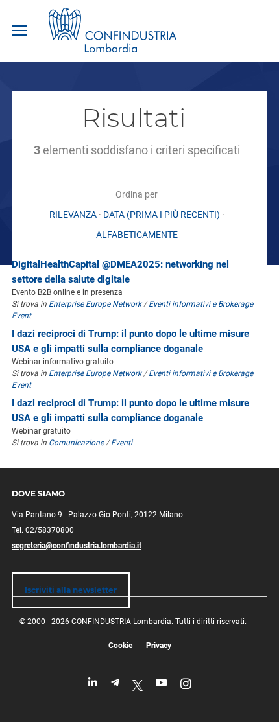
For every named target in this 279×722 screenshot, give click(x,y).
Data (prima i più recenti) (161, 214)
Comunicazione (76, 442)
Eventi (121, 442)
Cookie (120, 645)
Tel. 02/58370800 (43, 530)
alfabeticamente (137, 234)
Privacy (158, 645)
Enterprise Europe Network (96, 304)
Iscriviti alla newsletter (71, 590)
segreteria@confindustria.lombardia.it (76, 545)
